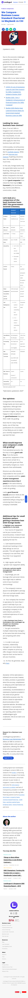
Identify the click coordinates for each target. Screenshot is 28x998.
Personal (21, 2)
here (7, 663)
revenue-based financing (10, 800)
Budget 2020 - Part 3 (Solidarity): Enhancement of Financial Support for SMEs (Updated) (15, 101)
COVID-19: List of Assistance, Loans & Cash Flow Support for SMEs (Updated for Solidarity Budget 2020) (15, 90)
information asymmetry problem (11, 786)
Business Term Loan (6, 925)
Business (15, 2)
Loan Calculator (5, 944)
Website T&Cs (5, 971)
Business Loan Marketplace (12, 739)
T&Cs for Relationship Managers (9, 969)
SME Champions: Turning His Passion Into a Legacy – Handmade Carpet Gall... (14, 872)
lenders (14, 772)
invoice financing (18, 804)
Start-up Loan (5, 936)
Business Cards (5, 934)
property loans (15, 797)
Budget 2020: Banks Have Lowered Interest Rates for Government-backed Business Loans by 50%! (15, 111)
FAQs (3, 956)
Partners (4, 959)
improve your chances (10, 155)
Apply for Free (8, 758)
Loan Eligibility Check (7, 946)
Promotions (4, 948)
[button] (25, 1)
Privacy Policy (5, 964)
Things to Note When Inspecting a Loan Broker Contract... (13, 859)
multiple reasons (13, 152)
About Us (4, 954)
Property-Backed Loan (7, 927)
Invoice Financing (6, 929)
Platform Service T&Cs (7, 967)
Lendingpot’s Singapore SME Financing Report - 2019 (14, 885)
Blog (3, 942)
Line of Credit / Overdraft (8, 931)
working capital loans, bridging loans (11, 803)
